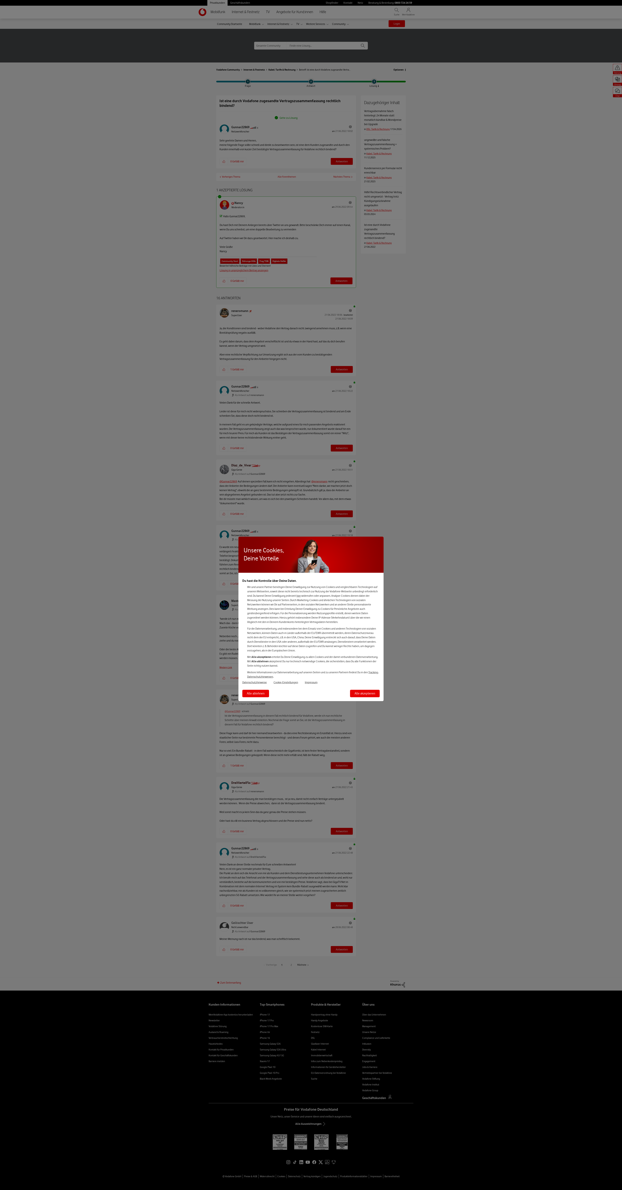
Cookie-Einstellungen (286, 682)
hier (298, 595)
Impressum (311, 682)
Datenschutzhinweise (254, 682)
